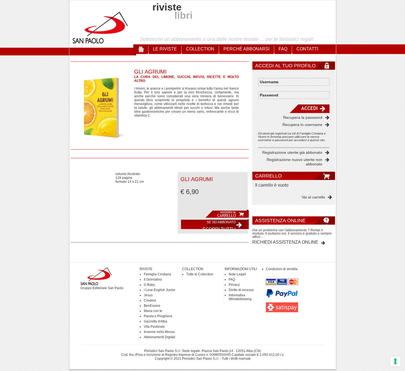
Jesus (148, 295)
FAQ (283, 49)
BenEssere (152, 306)
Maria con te (153, 311)
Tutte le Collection (199, 274)
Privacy (234, 285)
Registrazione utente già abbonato (292, 152)
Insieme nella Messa (159, 332)
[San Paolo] (100, 43)
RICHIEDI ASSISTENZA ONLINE (285, 242)
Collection (200, 49)
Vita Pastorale (154, 327)
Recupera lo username (302, 124)
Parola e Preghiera (158, 316)
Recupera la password (302, 117)
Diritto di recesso (241, 290)
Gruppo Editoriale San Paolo (101, 288)
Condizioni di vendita (282, 269)
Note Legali (237, 274)
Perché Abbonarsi (246, 49)
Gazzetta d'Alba (155, 321)
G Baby (149, 285)
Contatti (307, 49)
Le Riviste (165, 49)
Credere (150, 300)
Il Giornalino (153, 279)
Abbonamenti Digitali (159, 337)
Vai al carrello (313, 197)
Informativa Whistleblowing (240, 297)
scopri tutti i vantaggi (219, 225)
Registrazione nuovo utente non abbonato (294, 161)
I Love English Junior (159, 290)
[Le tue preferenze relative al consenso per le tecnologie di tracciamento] (395, 361)
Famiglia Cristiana (157, 274)
